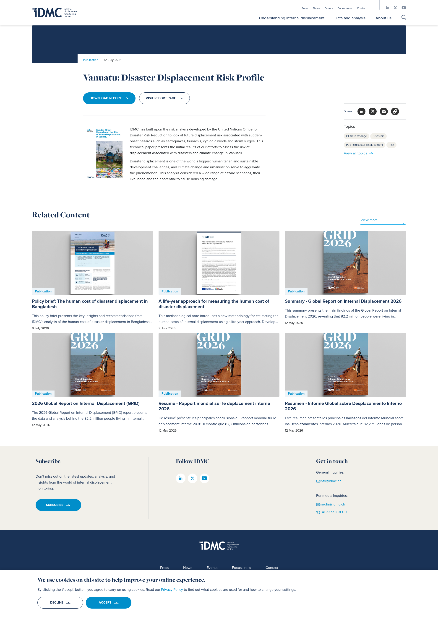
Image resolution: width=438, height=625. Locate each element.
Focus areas (345, 8)
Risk (391, 145)
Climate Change (356, 136)
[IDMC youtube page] (401, 8)
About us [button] (383, 18)
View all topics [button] (355, 153)
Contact (362, 8)
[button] (395, 111)
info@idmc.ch (331, 480)
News (316, 8)
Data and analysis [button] (349, 18)
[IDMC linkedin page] (385, 8)
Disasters (378, 136)
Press (305, 8)
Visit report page (161, 98)
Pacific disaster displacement (364, 145)
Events (329, 8)
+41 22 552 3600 (333, 512)
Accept (105, 602)
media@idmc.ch (332, 504)
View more (369, 220)
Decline (56, 602)
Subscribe (54, 505)
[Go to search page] (404, 18)
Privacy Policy (172, 589)
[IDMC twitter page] (393, 8)
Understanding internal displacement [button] (291, 18)
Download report (106, 98)
